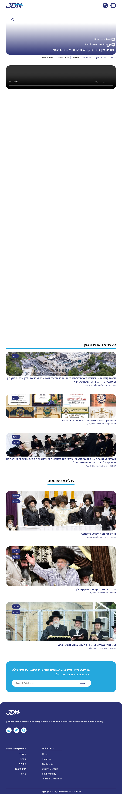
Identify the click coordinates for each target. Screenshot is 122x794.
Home (45, 754)
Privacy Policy (49, 773)
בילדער (16, 442)
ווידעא (15, 501)
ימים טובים (20, 768)
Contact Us (47, 763)
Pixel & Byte (76, 791)
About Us (46, 758)
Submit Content (50, 768)
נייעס (15, 356)
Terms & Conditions (52, 778)
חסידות (22, 763)
